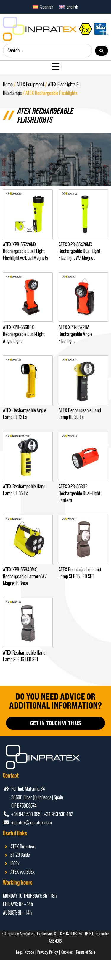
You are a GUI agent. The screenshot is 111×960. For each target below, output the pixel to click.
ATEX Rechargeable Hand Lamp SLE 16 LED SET (24, 656)
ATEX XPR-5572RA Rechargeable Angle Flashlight (75, 334)
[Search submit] (101, 51)
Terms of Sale (85, 952)
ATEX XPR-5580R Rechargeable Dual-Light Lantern (79, 493)
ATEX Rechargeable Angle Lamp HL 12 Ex (24, 413)
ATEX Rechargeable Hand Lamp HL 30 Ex (80, 413)
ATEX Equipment (30, 84)
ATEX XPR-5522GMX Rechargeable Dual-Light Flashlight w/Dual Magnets (25, 251)
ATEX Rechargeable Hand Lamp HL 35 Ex (24, 489)
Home (8, 84)
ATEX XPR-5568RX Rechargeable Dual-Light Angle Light (24, 334)
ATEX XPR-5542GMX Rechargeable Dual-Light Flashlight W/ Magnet (79, 251)
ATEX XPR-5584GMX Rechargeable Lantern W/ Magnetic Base (25, 576)
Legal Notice (25, 952)
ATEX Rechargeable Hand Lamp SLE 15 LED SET (80, 572)
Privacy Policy (47, 952)
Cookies (67, 952)
